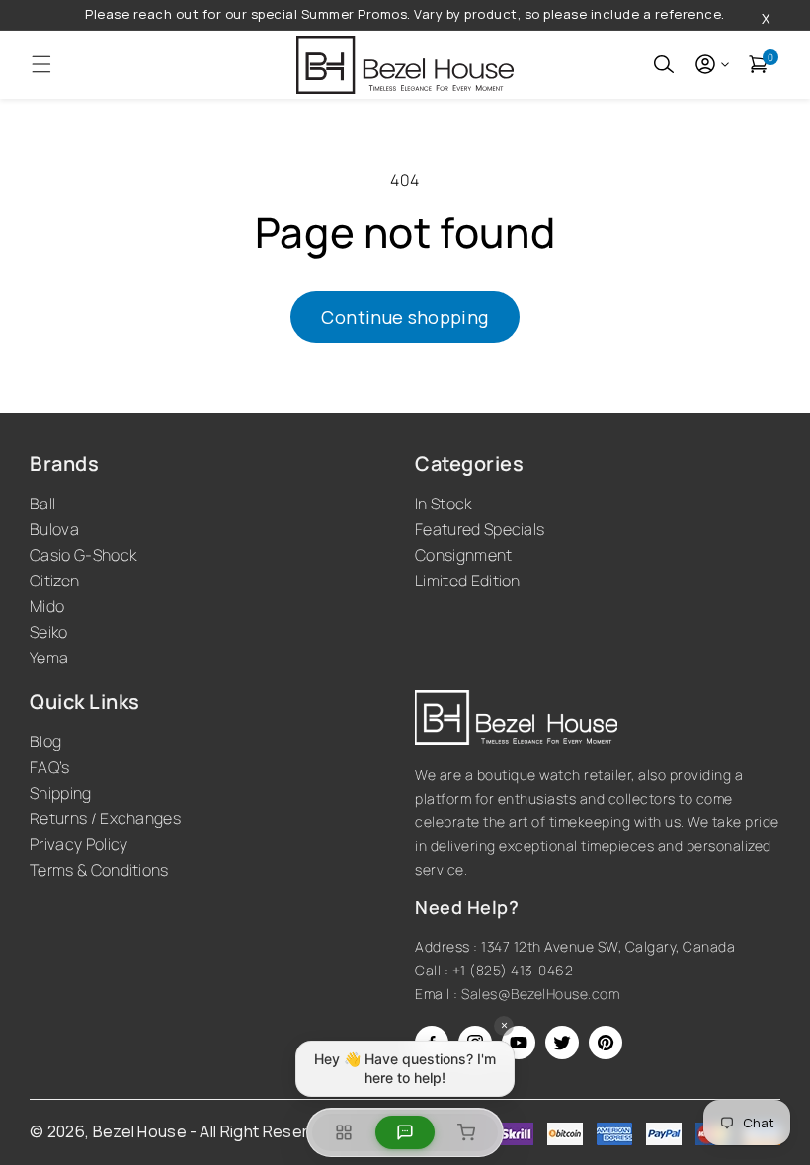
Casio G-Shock (83, 555)
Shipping (61, 793)
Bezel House (140, 1131)
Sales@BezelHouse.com (540, 993)
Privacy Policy (78, 844)
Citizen (54, 580)
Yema (49, 657)
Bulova (54, 529)
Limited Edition (468, 580)
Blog (45, 741)
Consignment (464, 555)
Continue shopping (404, 317)
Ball (42, 503)
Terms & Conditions (99, 870)
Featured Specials (479, 529)
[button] (41, 64)
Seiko (49, 632)
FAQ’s (50, 767)
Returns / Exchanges (105, 818)
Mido (47, 606)
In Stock (443, 503)
